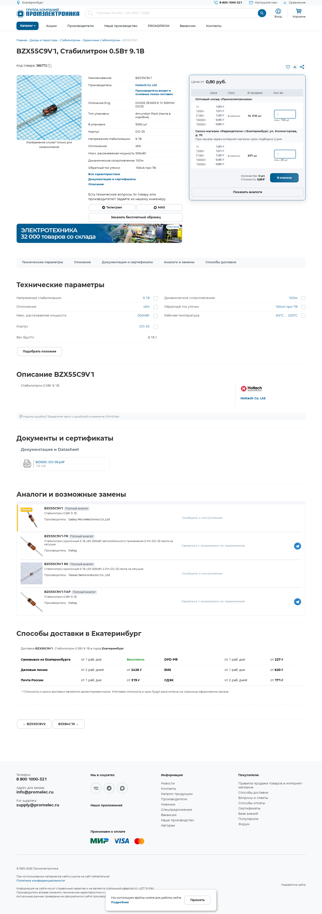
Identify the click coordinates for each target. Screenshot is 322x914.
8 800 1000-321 (31, 779)
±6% (146, 306)
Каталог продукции (177, 794)
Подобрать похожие (39, 351)
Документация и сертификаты (112, 179)
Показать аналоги (247, 192)
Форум (243, 824)
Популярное (248, 819)
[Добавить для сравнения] (295, 67)
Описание (96, 184)
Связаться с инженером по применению (213, 545)
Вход (278, 16)
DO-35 (144, 326)
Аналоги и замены (179, 262)
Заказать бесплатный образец (136, 217)
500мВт (144, 315)
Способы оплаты (251, 803)
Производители (174, 799)
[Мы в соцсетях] (95, 788)
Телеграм (114, 207)
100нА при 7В (286, 306)
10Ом (292, 298)
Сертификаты (249, 808)
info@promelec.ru (34, 792)
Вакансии (169, 815)
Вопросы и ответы (253, 798)
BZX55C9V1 (66, 508)
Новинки (168, 804)
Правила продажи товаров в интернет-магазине (270, 785)
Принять (197, 900)
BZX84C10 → (68, 724)
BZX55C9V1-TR (68, 536)
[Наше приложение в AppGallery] (124, 818)
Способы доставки (220, 262)
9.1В (146, 298)
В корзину (284, 177)
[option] (49, 107)
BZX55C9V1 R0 (68, 564)
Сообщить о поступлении (202, 518)
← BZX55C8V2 (34, 724)
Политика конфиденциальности (40, 880)
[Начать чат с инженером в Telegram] (297, 546)
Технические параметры (42, 262)
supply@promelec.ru (37, 805)
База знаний (248, 813)
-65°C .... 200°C (286, 315)
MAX (161, 207)
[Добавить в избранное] (288, 67)
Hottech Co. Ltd (146, 85)
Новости (168, 783)
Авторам (168, 825)
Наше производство (177, 820)
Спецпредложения (176, 809)
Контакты (168, 788)
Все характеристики (104, 174)
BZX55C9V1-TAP (70, 592)
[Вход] (278, 11)
